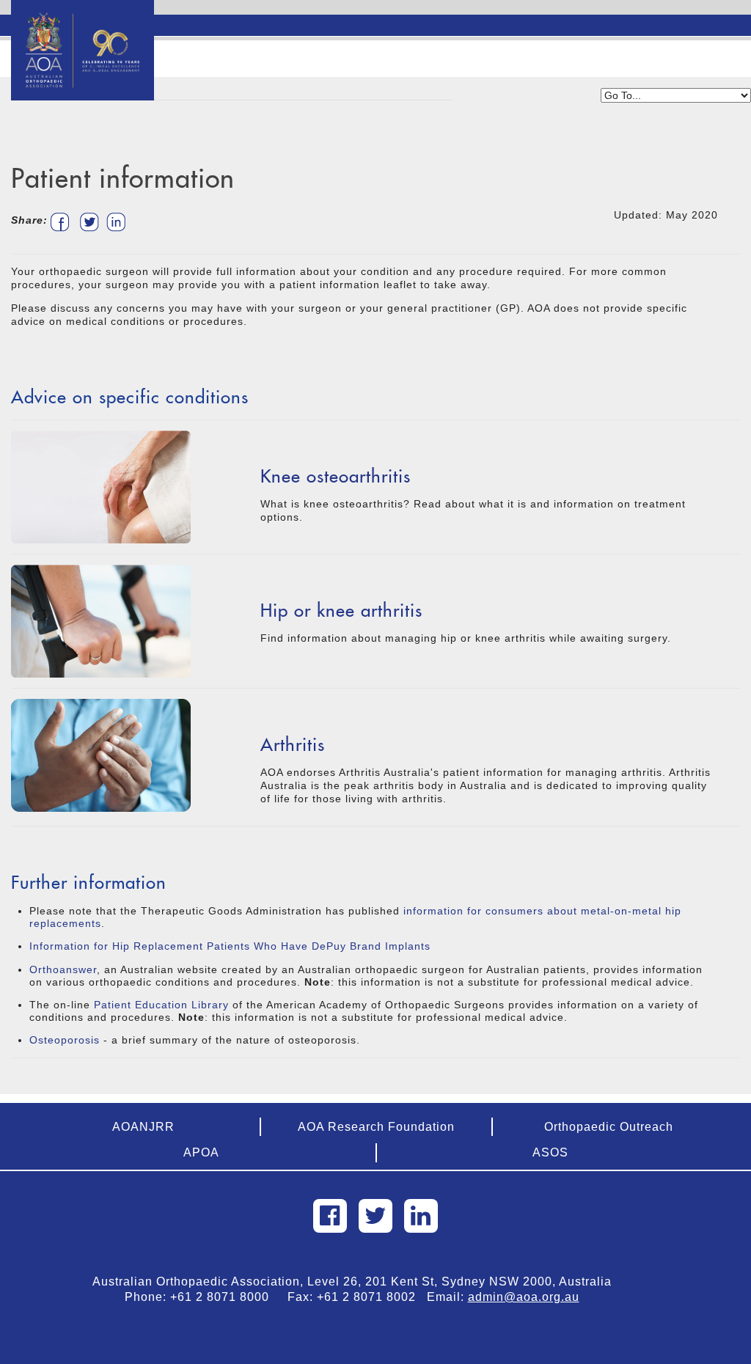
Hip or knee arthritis (341, 610)
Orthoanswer (63, 969)
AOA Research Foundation (376, 1127)
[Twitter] (375, 1216)
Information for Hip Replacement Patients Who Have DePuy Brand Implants (230, 946)
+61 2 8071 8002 (372, 1297)
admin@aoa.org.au (523, 1297)
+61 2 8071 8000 (225, 1297)
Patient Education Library (161, 1005)
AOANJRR (143, 1127)
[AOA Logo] (82, 18)
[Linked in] (421, 1216)
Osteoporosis (64, 1040)
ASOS (550, 1152)
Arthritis (292, 744)
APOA (201, 1152)
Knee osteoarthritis (335, 476)
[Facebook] (330, 1216)
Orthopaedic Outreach (608, 1127)
